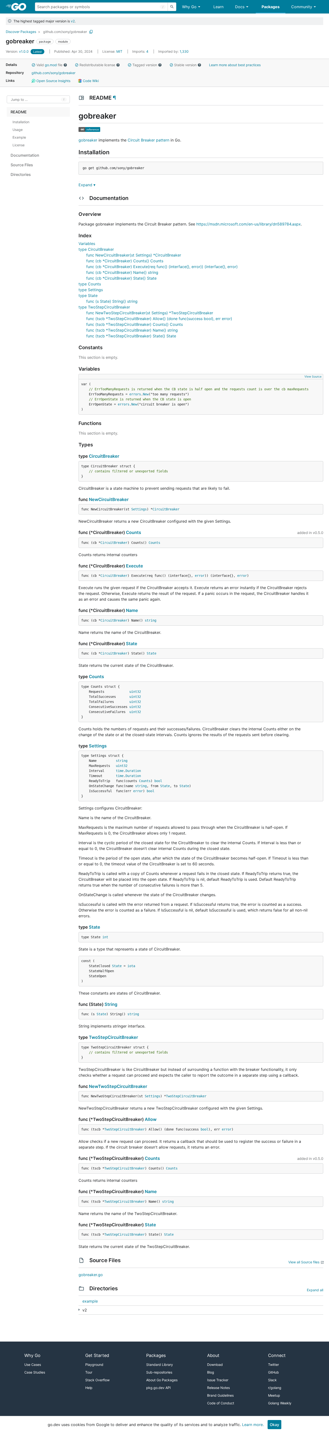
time (120, 771)
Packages (271, 6)
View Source (313, 376)
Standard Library (159, 1364)
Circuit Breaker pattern (148, 140)
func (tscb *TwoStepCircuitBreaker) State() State (131, 336)
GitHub (273, 1372)
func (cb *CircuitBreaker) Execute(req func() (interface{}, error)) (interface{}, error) (162, 266)
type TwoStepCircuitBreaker (104, 307)
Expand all (315, 1290)
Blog (210, 1372)
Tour (88, 1372)
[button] (33, 65)
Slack (272, 1380)
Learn (218, 6)
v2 (73, 21)
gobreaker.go (91, 1274)
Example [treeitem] (19, 137)
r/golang (274, 1388)
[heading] (20, 7)
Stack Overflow (97, 1380)
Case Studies (34, 1372)
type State (88, 295)
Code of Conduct (220, 1403)
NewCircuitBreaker (109, 499)
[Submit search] (172, 6)
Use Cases (32, 1364)
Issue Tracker (217, 1380)
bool (158, 781)
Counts (133, 532)
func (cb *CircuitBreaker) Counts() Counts (124, 260)
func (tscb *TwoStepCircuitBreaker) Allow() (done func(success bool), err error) (159, 318)
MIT (119, 51)
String (111, 1004)
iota (131, 966)
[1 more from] (79, 1310)
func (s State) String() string (112, 301)
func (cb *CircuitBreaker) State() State (121, 278)
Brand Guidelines (220, 1395)
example (90, 1301)
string (150, 620)
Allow (151, 1119)
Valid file (49, 65)
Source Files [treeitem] (22, 164)
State (131, 643)
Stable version (185, 65)
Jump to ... (19, 99)
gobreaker (88, 140)
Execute (134, 565)
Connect (277, 1355)
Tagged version (145, 65)
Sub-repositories (159, 1372)
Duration (133, 771)
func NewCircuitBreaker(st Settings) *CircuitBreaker (133, 255)
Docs (239, 6)
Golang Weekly (279, 1403)
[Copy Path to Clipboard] (91, 32)
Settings (139, 509)
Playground (94, 1364)
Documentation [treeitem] (25, 155)
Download (215, 1364)
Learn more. (253, 1424)
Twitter (273, 1364)
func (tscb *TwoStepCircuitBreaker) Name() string (132, 330)
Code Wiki (90, 81)
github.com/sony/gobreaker (65, 32)
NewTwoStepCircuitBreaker (118, 1086)
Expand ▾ (87, 184)
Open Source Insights (52, 81)
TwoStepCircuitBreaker (113, 1037)
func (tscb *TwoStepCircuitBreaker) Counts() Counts (134, 324)
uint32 (135, 692)
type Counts (90, 284)
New (146, 394)
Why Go (189, 6)
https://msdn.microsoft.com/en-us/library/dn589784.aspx (248, 224)
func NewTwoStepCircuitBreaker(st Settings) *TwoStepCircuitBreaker (149, 312)
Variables (87, 243)
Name (132, 610)
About (213, 1355)
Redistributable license (97, 65)
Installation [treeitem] (21, 122)
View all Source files (303, 1262)
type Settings (91, 289)
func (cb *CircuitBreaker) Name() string (122, 272)
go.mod (51, 65)
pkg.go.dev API (158, 1388)
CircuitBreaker (104, 456)
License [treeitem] (19, 145)
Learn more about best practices (235, 65)
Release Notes (218, 1388)
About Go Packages (162, 1380)
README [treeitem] (19, 111)
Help (88, 1388)
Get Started (97, 1355)
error (199, 576)
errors (135, 394)
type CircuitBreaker (96, 249)
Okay (274, 1424)
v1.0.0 (18, 51)
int (105, 937)
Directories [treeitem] (21, 174)
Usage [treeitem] (18, 130)
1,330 (173, 51)
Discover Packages (21, 32)
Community (301, 6)
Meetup (274, 1395)
